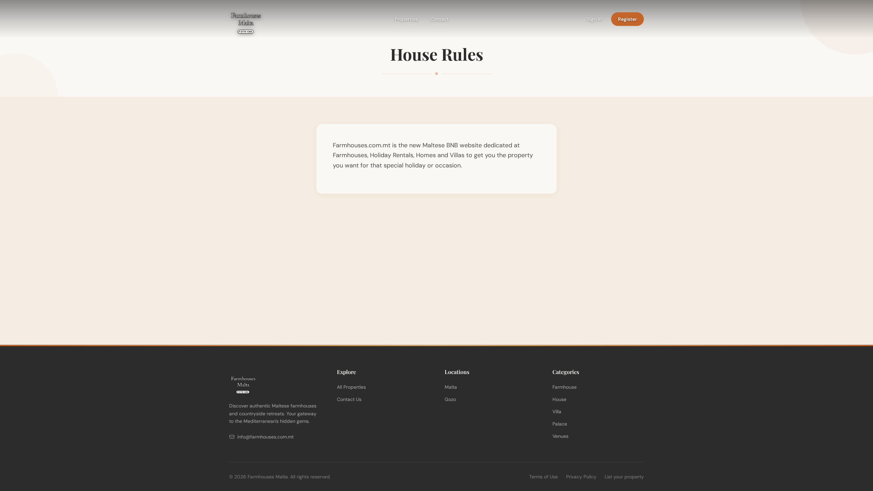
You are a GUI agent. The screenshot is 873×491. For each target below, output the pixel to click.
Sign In (594, 19)
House (559, 399)
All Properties (351, 387)
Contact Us (349, 399)
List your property (624, 477)
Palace (559, 424)
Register (627, 19)
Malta (451, 387)
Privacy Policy (581, 477)
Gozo (450, 399)
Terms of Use (543, 477)
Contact (439, 19)
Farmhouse (564, 387)
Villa (556, 411)
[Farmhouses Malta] (245, 19)
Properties (406, 19)
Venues (560, 436)
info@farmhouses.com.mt (265, 437)
